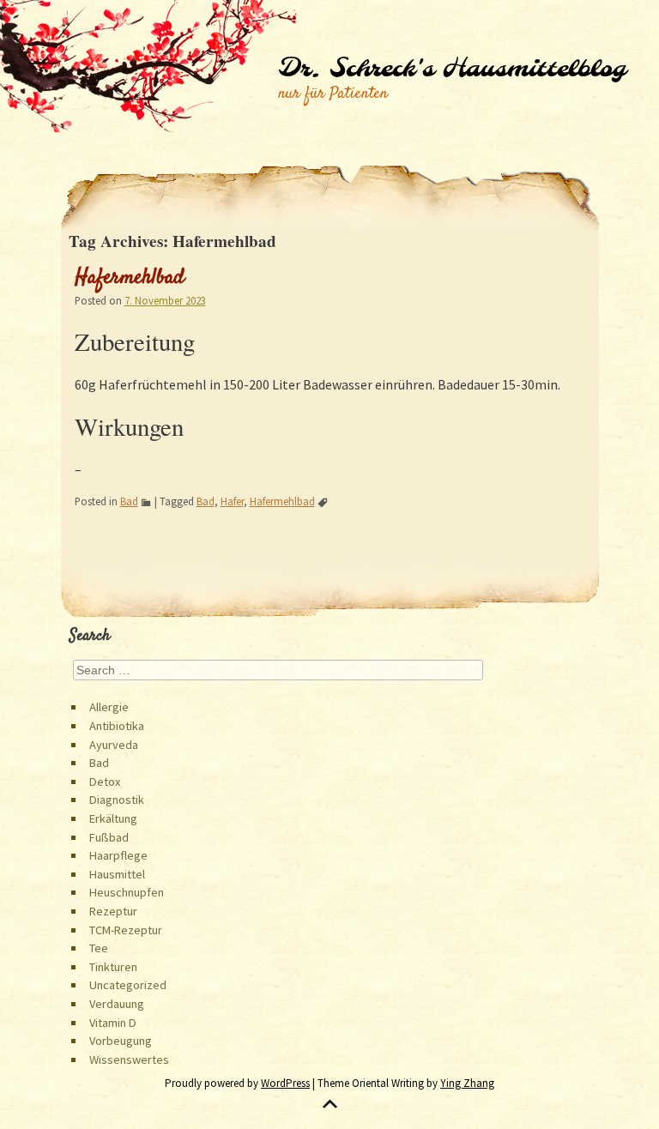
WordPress (285, 1083)
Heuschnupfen (126, 892)
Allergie (109, 707)
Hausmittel (117, 874)
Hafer (232, 501)
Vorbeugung (120, 1040)
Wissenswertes (129, 1059)
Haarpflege (118, 855)
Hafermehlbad (129, 278)
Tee (98, 948)
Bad (129, 501)
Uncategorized (127, 985)
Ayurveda (113, 744)
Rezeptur (113, 911)
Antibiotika (116, 726)
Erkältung (113, 818)
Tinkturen (113, 967)
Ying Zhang (467, 1083)
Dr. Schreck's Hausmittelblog (452, 69)
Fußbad (109, 837)
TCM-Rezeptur (125, 930)
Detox (104, 781)
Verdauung (116, 1003)
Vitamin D (112, 1022)
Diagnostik (116, 799)
